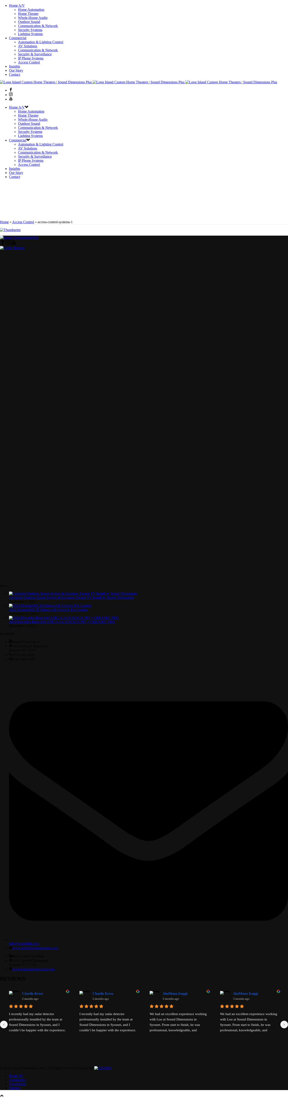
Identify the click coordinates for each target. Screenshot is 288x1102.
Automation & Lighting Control (40, 42)
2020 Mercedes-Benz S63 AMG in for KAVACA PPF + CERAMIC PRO (62, 622)
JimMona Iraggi (175, 993)
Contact (14, 74)
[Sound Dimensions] (138, 82)
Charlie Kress (32, 993)
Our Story (16, 70)
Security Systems (30, 30)
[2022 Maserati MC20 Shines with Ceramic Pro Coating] (50, 606)
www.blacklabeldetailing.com (33, 969)
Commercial (17, 38)
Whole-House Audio (32, 18)
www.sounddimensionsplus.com (35, 948)
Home (4, 222)
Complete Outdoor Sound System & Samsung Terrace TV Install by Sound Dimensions (71, 597)
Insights (14, 66)
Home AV (16, 1076)
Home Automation (31, 9)
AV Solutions (27, 46)
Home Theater (28, 14)
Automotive (17, 1080)
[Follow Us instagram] (8, 244)
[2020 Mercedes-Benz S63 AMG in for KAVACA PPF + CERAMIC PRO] (64, 618)
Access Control (29, 62)
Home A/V (17, 5)
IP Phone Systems (30, 58)
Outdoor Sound (29, 22)
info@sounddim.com (24, 943)
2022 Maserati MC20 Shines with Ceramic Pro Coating (48, 610)
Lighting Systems (30, 34)
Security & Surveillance (35, 54)
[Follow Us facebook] (2, 244)
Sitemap (14, 1088)
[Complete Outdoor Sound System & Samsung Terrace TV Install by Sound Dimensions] (73, 593)
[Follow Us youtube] (13, 244)
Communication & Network (38, 26)
